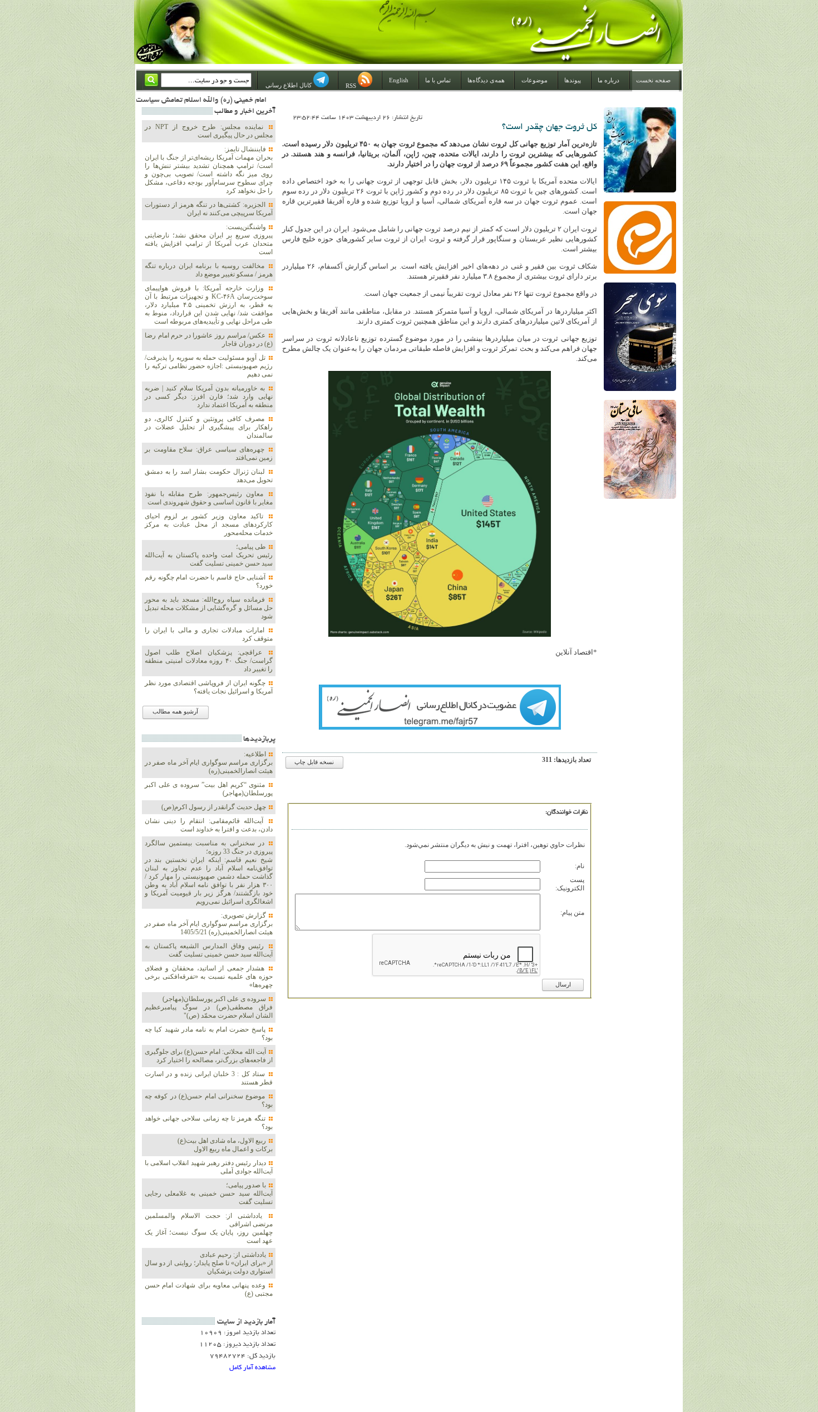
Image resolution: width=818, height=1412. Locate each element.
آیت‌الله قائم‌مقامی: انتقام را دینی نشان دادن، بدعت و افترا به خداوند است (209, 825)
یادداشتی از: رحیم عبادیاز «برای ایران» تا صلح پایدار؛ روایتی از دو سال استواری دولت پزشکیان (209, 1263)
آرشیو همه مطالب (175, 712)
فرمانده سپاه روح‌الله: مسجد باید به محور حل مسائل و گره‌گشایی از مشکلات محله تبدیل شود (209, 608)
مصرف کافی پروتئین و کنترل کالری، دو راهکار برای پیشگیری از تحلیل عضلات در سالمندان (209, 427)
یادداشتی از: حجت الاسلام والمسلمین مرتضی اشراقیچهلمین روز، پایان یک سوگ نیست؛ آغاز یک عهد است (209, 1228)
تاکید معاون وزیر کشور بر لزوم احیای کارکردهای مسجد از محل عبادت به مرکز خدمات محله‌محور (209, 524)
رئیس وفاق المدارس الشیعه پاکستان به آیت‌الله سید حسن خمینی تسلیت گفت (209, 950)
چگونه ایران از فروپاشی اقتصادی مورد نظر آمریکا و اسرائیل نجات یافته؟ (209, 687)
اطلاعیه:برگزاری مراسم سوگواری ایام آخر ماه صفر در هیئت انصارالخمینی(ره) (209, 762)
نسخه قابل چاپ (314, 762)
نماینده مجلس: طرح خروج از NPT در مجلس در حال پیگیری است (209, 131)
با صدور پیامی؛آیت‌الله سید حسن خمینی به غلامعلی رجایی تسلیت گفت (209, 1193)
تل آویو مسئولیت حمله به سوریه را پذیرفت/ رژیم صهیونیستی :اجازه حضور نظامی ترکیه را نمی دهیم (209, 366)
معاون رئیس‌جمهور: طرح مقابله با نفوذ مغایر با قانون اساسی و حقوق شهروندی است (209, 498)
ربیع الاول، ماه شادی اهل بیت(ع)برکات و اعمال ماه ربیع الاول (225, 1145)
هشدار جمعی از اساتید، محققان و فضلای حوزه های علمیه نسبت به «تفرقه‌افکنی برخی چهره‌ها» (209, 976)
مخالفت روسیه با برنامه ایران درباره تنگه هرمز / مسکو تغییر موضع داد (209, 270)
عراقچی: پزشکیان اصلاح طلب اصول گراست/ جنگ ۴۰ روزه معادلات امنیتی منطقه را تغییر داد (209, 660)
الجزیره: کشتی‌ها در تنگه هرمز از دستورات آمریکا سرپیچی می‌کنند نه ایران (209, 209)
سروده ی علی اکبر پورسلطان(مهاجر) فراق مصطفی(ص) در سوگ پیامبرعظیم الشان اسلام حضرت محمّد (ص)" (209, 1007)
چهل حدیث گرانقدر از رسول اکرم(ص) (214, 807)
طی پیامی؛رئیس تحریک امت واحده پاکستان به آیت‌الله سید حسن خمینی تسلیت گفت (209, 555)
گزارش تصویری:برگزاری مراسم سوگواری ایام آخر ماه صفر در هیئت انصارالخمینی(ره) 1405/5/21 (209, 923)
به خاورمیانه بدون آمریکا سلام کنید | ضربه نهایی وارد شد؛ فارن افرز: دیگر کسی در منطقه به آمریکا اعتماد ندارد (209, 396)
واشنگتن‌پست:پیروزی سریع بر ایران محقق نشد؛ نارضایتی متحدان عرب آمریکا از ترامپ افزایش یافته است (209, 239)
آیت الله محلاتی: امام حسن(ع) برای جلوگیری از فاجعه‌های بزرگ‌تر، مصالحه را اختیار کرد (209, 1056)
